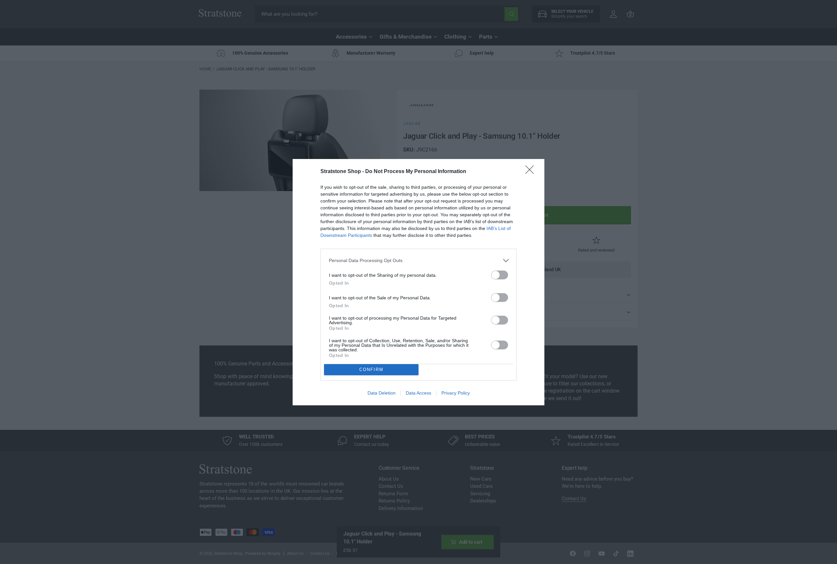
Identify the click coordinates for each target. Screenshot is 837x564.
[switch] (499, 275)
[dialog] (418, 282)
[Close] (531, 172)
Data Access (418, 393)
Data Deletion (381, 393)
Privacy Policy (455, 393)
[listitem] (418, 260)
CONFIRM (371, 369)
